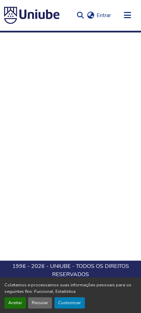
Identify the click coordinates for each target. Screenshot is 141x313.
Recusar (40, 303)
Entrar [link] (104, 15)
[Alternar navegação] (127, 15)
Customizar (69, 303)
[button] (32, 15)
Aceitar (15, 303)
